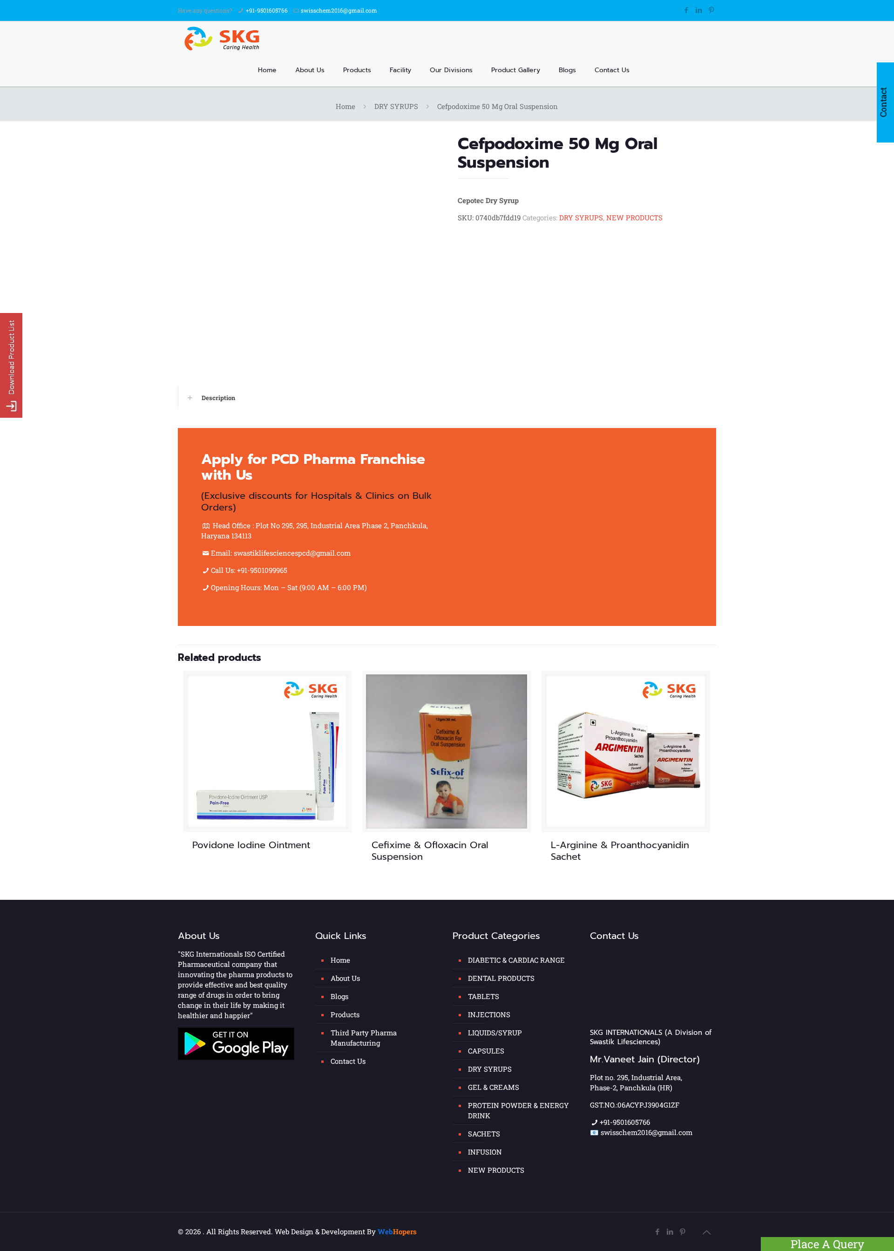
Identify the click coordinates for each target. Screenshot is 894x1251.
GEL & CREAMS (493, 1087)
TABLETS (483, 996)
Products (345, 1014)
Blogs (339, 996)
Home (345, 106)
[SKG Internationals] (224, 37)
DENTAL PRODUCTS (501, 978)
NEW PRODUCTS (634, 217)
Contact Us (348, 1061)
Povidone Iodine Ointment (251, 845)
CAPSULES (486, 1050)
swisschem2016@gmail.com (339, 10)
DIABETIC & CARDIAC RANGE (516, 960)
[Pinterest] (711, 9)
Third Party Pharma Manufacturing (364, 1037)
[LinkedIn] (699, 9)
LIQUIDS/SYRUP (495, 1032)
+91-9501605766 (267, 10)
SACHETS (484, 1133)
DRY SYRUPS (396, 106)
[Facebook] (686, 9)
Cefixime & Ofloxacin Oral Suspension (430, 850)
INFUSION (485, 1151)
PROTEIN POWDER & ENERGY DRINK (518, 1110)
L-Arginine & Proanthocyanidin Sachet (620, 850)
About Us (345, 978)
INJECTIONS (489, 1014)
